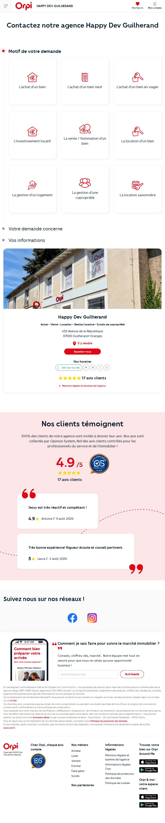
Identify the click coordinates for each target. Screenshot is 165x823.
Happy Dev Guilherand (55, 6)
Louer (74, 755)
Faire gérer (78, 770)
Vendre (75, 760)
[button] (69, 368)
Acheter (76, 750)
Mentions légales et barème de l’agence (117, 757)
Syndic (75, 776)
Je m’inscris (132, 674)
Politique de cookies (117, 783)
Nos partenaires (82, 785)
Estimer (76, 765)
